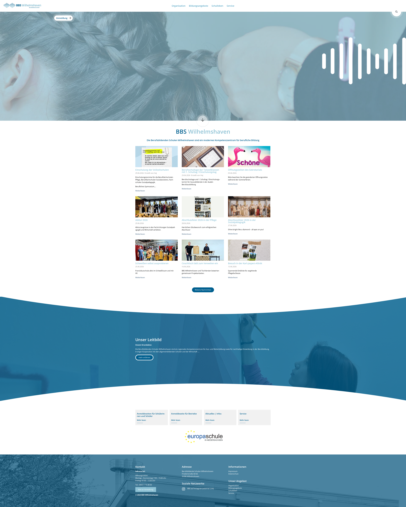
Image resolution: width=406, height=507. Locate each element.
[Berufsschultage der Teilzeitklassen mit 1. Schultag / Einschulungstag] (203, 160)
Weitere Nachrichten (203, 290)
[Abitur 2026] (156, 208)
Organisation (233, 485)
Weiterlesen (140, 191)
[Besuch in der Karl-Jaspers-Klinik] (249, 251)
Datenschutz (233, 474)
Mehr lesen (141, 420)
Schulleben (232, 490)
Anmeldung (61, 18)
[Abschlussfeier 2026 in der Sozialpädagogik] (249, 210)
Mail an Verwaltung (145, 489)
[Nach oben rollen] (401, 502)
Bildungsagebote (235, 488)
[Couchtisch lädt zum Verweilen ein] (203, 255)
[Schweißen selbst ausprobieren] (156, 255)
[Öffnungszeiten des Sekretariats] (249, 159)
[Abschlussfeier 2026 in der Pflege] (203, 208)
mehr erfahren (144, 357)
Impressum (232, 471)
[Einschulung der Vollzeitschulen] (156, 158)
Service (231, 493)
